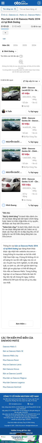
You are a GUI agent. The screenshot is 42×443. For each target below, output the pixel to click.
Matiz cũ (23, 15)
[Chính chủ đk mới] (11, 154)
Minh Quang (11, 205)
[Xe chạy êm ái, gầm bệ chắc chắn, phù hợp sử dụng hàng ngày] (11, 93)
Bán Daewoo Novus (11, 369)
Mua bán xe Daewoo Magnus (14, 378)
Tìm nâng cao (8, 9)
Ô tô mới (16, 26)
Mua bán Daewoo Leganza (13, 382)
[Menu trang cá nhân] (39, 3)
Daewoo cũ (13, 15)
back (5, 33)
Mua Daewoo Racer (11, 360)
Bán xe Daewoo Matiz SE (13, 351)
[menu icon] (2, 3)
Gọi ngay (34, 111)
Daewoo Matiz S (9, 346)
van (4, 38)
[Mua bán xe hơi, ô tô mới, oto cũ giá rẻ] (21, 2)
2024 (34, 45)
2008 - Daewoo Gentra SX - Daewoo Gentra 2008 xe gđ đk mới (30, 122)
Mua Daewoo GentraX (12, 387)
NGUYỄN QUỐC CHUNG (14, 142)
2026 (15, 45)
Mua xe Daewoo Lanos (12, 364)
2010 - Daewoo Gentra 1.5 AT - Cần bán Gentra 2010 (30, 181)
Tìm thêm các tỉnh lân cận (10, 56)
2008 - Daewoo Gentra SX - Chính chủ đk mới (29, 151)
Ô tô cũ (4, 15)
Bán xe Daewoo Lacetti (12, 373)
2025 (25, 45)
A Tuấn (9, 111)
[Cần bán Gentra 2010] (11, 185)
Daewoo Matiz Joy (10, 355)
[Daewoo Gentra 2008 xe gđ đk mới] (11, 124)
